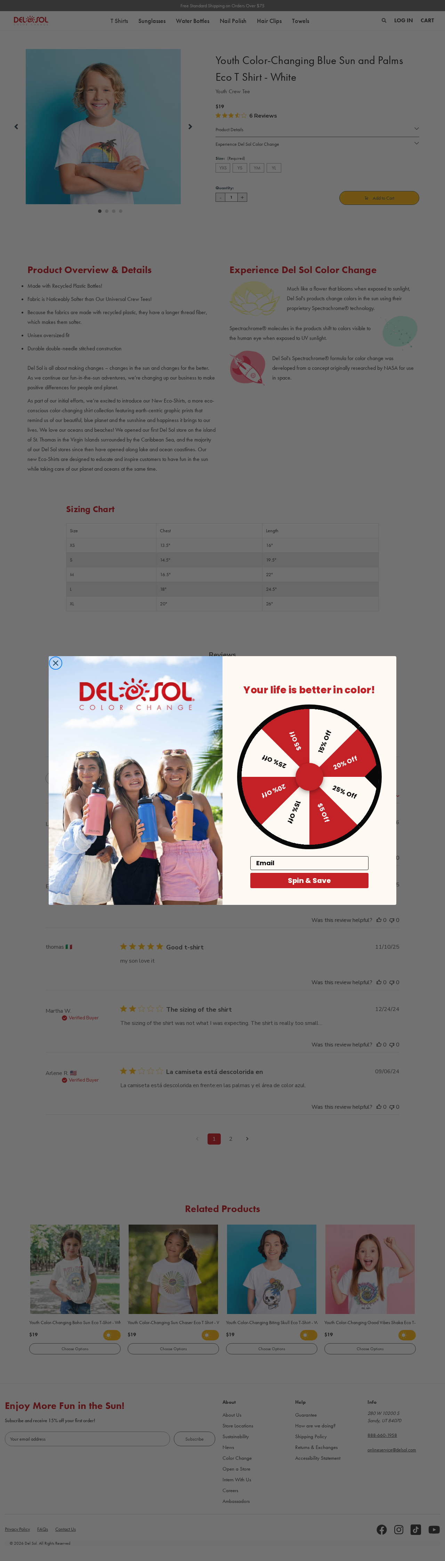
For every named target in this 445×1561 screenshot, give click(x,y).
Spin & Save (309, 880)
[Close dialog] (55, 663)
